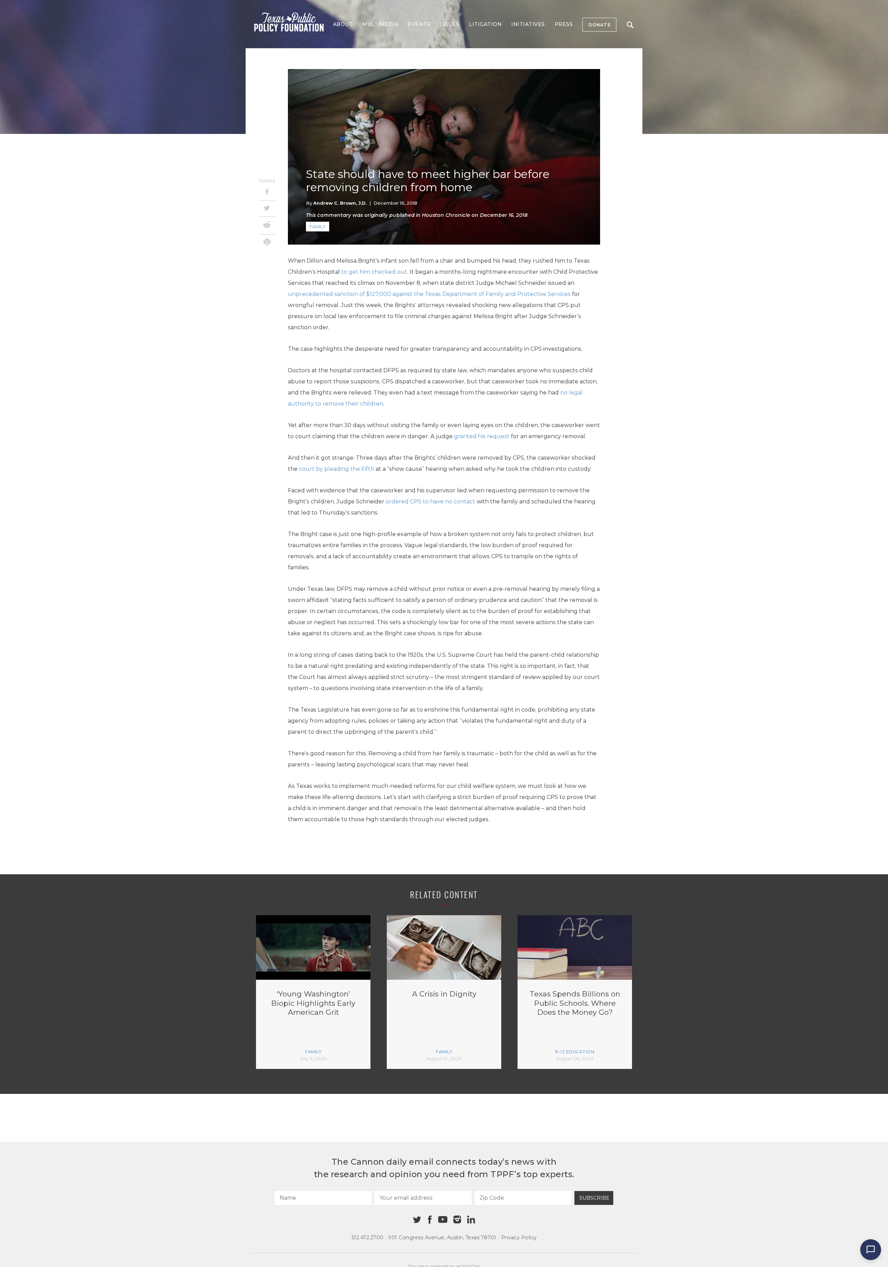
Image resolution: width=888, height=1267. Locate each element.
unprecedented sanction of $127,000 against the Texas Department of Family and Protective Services (430, 294)
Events (419, 24)
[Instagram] (457, 1219)
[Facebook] (267, 193)
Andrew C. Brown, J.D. (340, 203)
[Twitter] (267, 208)
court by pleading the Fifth (337, 469)
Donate (599, 24)
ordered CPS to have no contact (431, 501)
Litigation (485, 24)
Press (564, 24)
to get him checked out (374, 272)
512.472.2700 (368, 1237)
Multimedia (380, 24)
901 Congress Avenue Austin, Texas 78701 (442, 1237)
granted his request (482, 436)
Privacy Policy (519, 1237)
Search (630, 25)
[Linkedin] (471, 1219)
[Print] (267, 243)
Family (317, 226)
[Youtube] (442, 1219)
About (343, 24)
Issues (449, 24)
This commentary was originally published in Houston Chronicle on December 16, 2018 (417, 215)
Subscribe (594, 1198)
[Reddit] (267, 225)
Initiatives (528, 24)
